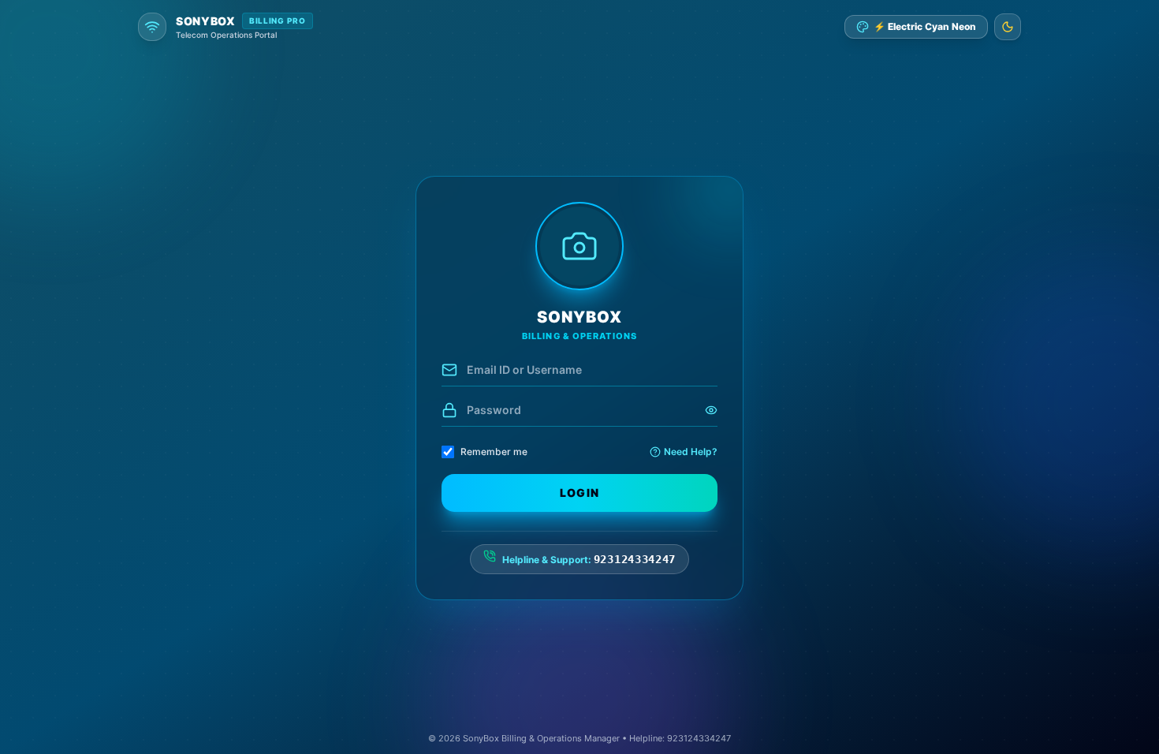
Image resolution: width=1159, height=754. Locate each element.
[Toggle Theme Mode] (1007, 26)
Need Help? (690, 451)
